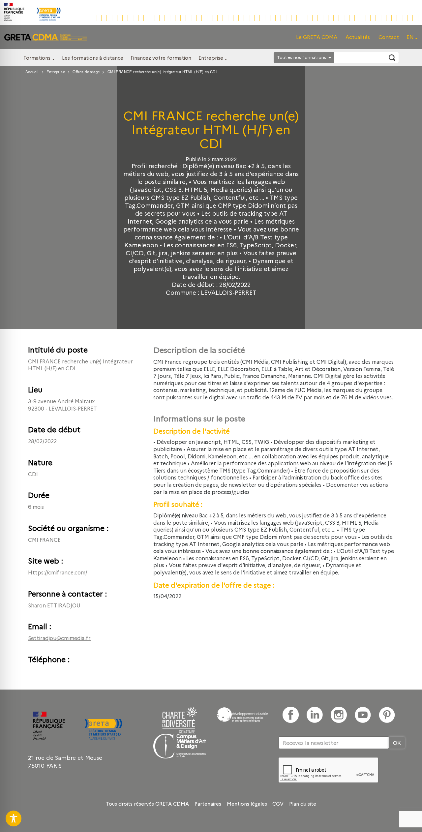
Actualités (358, 36)
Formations (36, 57)
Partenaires (208, 803)
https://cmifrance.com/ (57, 572)
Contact (388, 36)
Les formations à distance (92, 57)
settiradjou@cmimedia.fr (59, 637)
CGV (278, 803)
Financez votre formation (161, 57)
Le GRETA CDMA (316, 36)
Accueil (32, 71)
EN (410, 36)
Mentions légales (247, 803)
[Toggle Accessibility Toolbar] (13, 818)
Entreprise (210, 57)
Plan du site (302, 803)
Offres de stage (86, 71)
